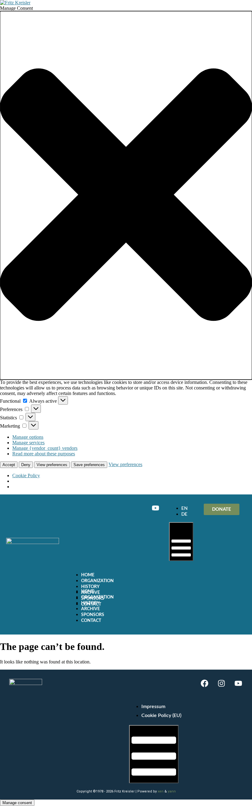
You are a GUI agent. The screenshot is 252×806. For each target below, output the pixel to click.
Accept (8, 464)
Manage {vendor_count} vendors (44, 448)
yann (172, 791)
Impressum (153, 706)
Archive (90, 609)
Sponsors (92, 615)
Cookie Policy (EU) (161, 715)
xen (160, 791)
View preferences (52, 464)
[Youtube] (155, 508)
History (90, 587)
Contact (91, 621)
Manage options (27, 437)
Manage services (28, 442)
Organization (97, 581)
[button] (126, 195)
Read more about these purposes (43, 453)
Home (87, 575)
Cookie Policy (26, 475)
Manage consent (17, 802)
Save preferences (89, 464)
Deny (25, 464)
